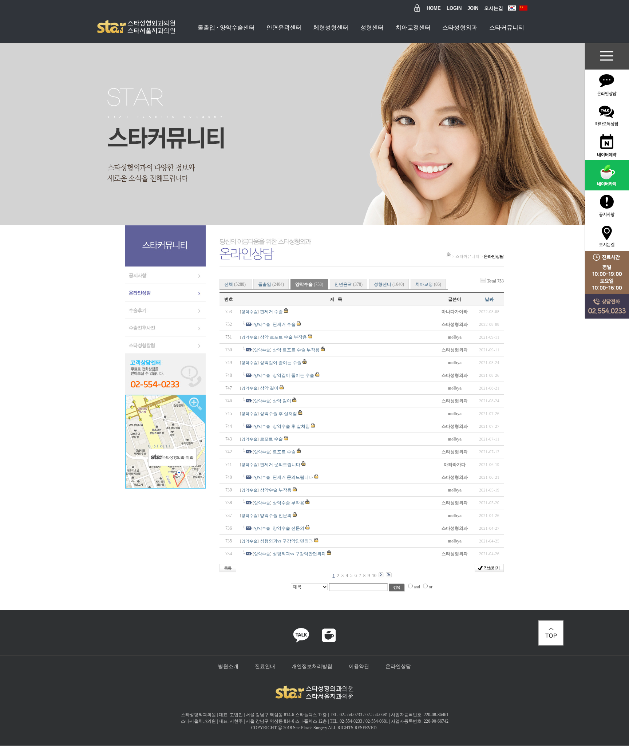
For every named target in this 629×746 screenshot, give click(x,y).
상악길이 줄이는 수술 (280, 362)
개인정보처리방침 (312, 666)
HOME (434, 8)
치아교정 (428, 284)
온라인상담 (398, 666)
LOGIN (454, 8)
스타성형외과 (459, 27)
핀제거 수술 (271, 311)
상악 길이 (269, 388)
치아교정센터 (413, 27)
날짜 (489, 299)
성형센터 (372, 27)
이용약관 (359, 666)
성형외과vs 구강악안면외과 (286, 541)
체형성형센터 (330, 27)
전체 (235, 284)
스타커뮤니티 (506, 27)
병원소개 (228, 666)
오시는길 (493, 8)
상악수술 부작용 (276, 490)
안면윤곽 (349, 284)
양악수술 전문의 (276, 515)
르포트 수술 (271, 439)
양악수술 (249, 312)
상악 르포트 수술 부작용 (283, 337)
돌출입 (271, 284)
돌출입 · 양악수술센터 (226, 27)
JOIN (472, 8)
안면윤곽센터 (283, 27)
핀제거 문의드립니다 (280, 464)
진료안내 (265, 666)
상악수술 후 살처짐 (278, 413)
